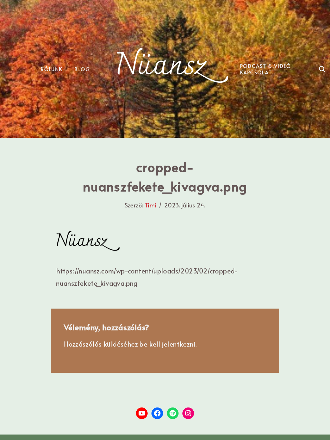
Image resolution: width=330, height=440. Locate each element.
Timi (150, 205)
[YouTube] (142, 413)
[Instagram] (188, 413)
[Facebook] (157, 413)
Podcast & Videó (265, 65)
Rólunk (51, 69)
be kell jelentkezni (167, 344)
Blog (82, 69)
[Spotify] (173, 413)
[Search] (322, 69)
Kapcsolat (256, 72)
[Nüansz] (172, 65)
